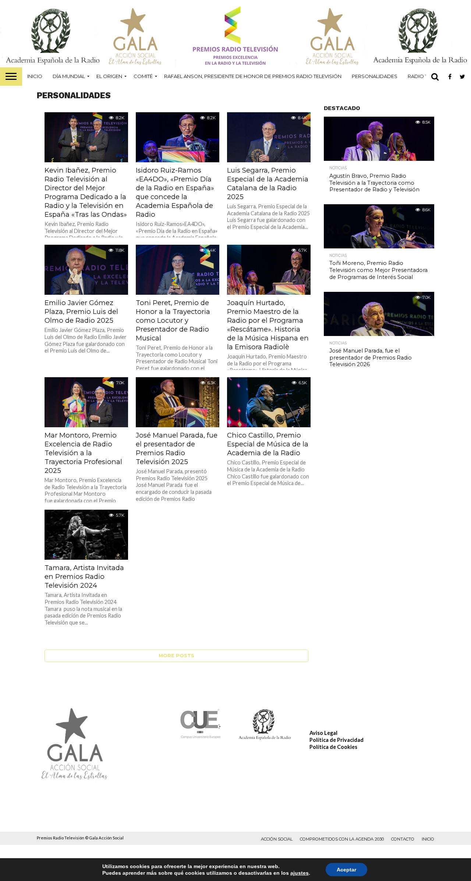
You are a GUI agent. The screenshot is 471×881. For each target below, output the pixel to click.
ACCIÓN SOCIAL (277, 839)
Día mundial (69, 76)
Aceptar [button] (346, 870)
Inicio (34, 76)
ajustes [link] (299, 873)
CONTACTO (402, 839)
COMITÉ (143, 76)
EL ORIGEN (109, 76)
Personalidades (374, 76)
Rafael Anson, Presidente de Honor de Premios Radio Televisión (252, 76)
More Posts (176, 655)
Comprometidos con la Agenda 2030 (342, 839)
